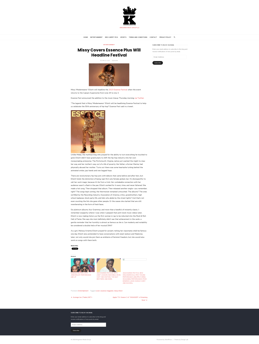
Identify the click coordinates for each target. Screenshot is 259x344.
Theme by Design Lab (181, 340)
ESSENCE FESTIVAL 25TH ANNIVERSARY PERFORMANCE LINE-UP (81, 275)
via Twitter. (139, 98)
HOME (85, 37)
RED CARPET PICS (111, 37)
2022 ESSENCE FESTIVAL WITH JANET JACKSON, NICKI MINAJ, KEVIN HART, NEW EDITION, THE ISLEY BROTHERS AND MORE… (108, 276)
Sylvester (115, 60)
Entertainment (109, 44)
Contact (153, 37)
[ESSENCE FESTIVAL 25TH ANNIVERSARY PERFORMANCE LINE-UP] (83, 265)
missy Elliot (118, 291)
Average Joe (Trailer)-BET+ (82, 297)
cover (98, 291)
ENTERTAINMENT (96, 37)
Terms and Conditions (138, 37)
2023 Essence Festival (118, 89)
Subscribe (157, 63)
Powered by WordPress (164, 340)
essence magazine (106, 291)
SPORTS (123, 37)
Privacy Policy (165, 37)
